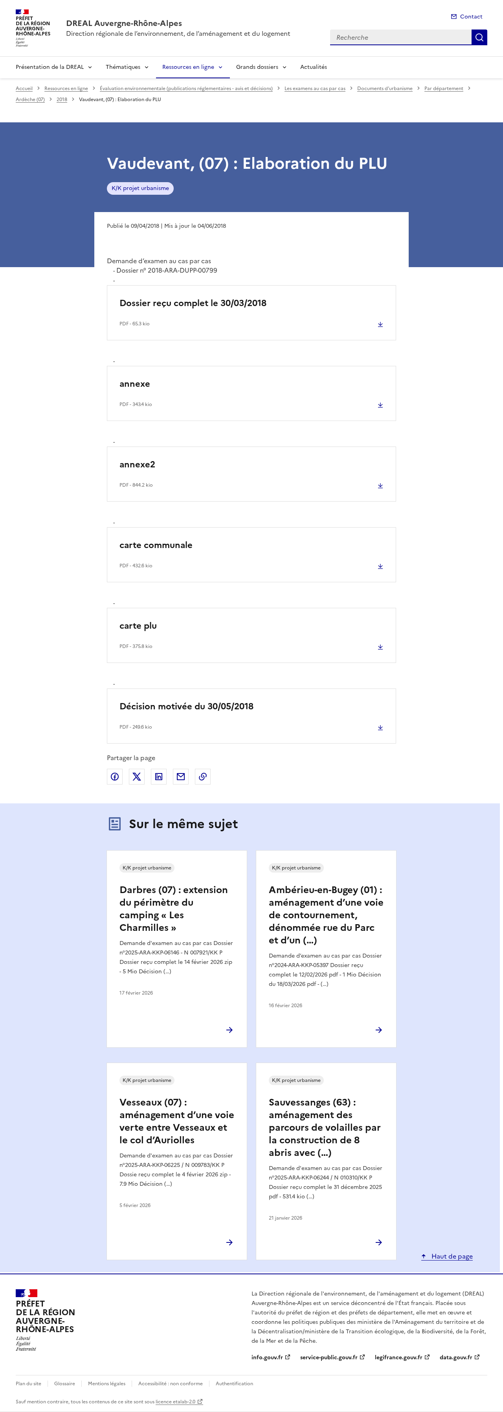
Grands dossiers (257, 67)
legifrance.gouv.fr (398, 1357)
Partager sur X (137, 776)
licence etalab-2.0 (175, 1401)
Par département (443, 88)
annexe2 (137, 464)
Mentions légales (106, 1383)
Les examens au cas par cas (315, 88)
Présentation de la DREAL (50, 67)
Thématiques (123, 67)
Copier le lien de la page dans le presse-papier (203, 776)
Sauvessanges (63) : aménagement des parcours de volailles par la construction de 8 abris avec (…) (325, 1127)
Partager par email (181, 776)
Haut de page (451, 1256)
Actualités (313, 67)
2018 (62, 99)
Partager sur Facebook (115, 776)
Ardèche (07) (30, 99)
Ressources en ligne (188, 67)
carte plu (138, 625)
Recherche (479, 37)
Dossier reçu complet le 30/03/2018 (192, 303)
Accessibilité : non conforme (170, 1383)
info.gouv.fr (267, 1357)
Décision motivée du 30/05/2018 (186, 706)
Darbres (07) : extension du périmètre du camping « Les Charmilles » (173, 909)
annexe (134, 383)
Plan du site (28, 1383)
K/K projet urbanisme (140, 188)
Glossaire (64, 1383)
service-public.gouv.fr (329, 1357)
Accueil (24, 88)
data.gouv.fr (456, 1357)
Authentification (234, 1383)
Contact (471, 17)
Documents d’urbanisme (385, 88)
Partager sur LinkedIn (159, 776)
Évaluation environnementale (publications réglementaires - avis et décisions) (186, 88)
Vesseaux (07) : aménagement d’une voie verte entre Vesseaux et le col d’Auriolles (176, 1121)
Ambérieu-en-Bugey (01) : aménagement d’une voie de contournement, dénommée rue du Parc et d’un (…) (326, 915)
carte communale (156, 545)
